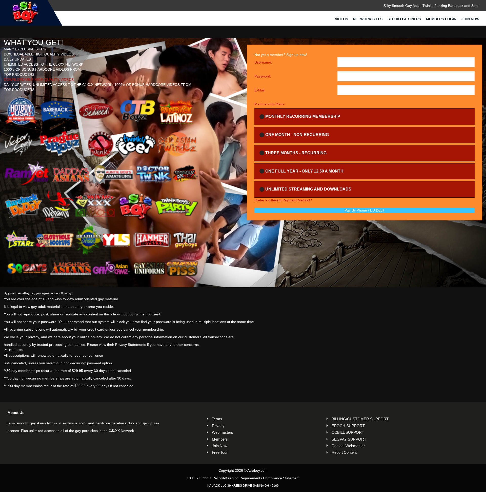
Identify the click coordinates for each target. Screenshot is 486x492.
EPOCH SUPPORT (348, 426)
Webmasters (222, 432)
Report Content (344, 452)
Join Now (470, 19)
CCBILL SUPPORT (348, 432)
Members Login (441, 19)
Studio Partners (404, 19)
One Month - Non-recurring (297, 135)
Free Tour (220, 452)
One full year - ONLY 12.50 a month (304, 171)
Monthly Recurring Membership (302, 116)
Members (220, 439)
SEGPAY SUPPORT (349, 439)
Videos (341, 19)
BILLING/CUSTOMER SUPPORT (360, 419)
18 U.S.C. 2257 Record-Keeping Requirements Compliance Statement (243, 478)
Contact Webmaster (348, 446)
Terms (217, 419)
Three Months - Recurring (296, 153)
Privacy (218, 426)
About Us (16, 412)
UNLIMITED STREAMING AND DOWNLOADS (308, 189)
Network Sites (367, 19)
